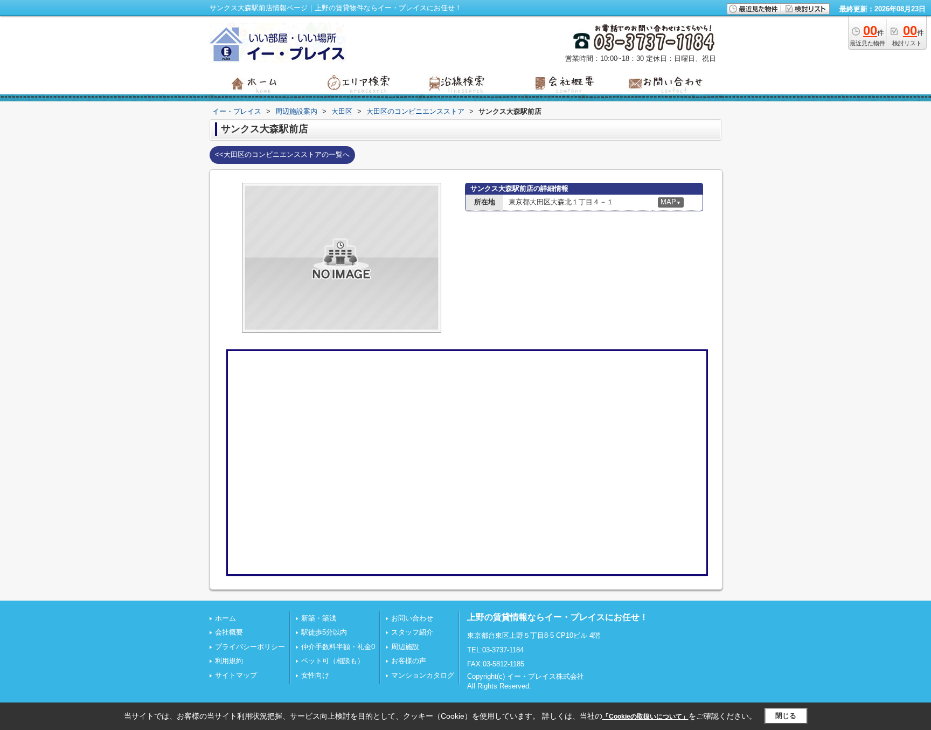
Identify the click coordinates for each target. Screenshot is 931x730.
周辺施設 (405, 647)
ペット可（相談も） (332, 661)
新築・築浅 (318, 618)
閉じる (785, 716)
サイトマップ (236, 675)
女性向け (315, 675)
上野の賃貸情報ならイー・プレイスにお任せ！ (557, 617)
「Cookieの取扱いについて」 (645, 716)
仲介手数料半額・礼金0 (338, 647)
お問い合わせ (412, 618)
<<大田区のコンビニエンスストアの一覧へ (282, 154)
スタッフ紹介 (412, 632)
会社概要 (229, 632)
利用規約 (229, 661)
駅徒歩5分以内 (324, 632)
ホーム (225, 618)
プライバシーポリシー (250, 647)
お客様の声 (408, 661)
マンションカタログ (422, 675)
